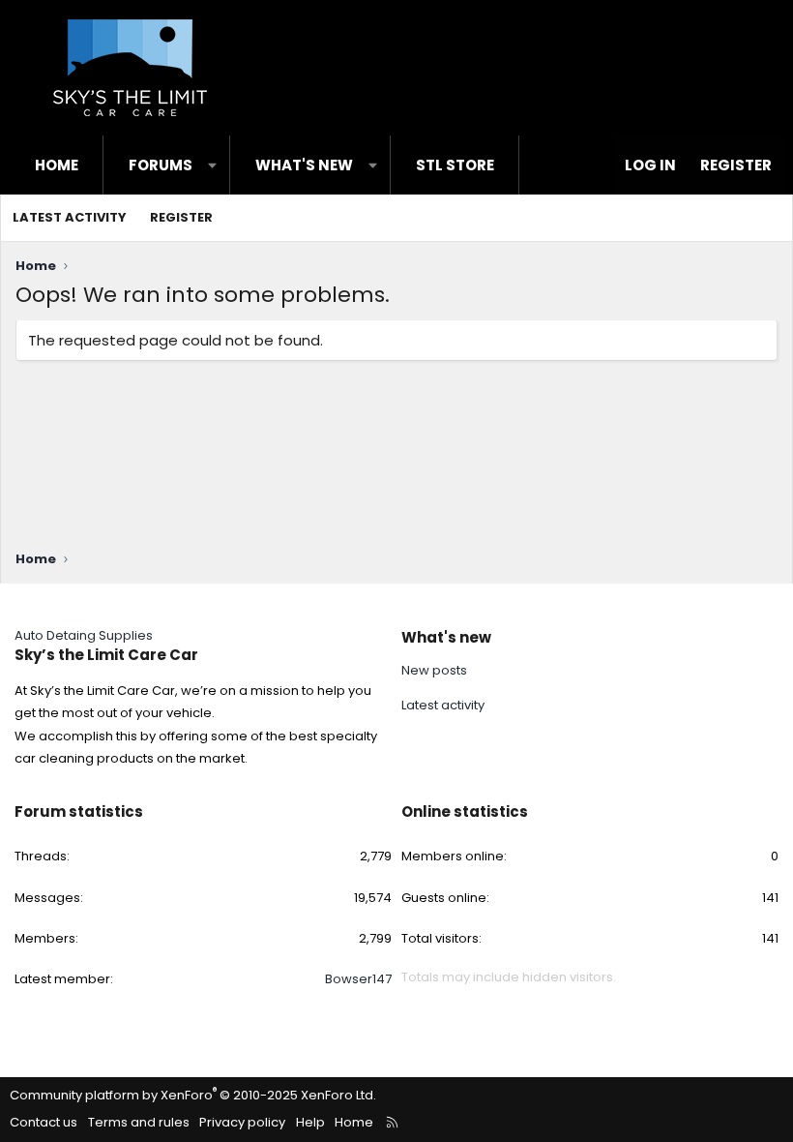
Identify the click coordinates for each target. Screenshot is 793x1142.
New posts (434, 670)
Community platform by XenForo (193, 1095)
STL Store (455, 165)
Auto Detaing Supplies (84, 635)
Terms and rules (139, 1122)
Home (56, 165)
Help (310, 1122)
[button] (212, 165)
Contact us (43, 1122)
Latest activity (70, 217)
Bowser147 (358, 979)
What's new (304, 165)
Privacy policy (242, 1122)
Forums (160, 165)
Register (181, 217)
